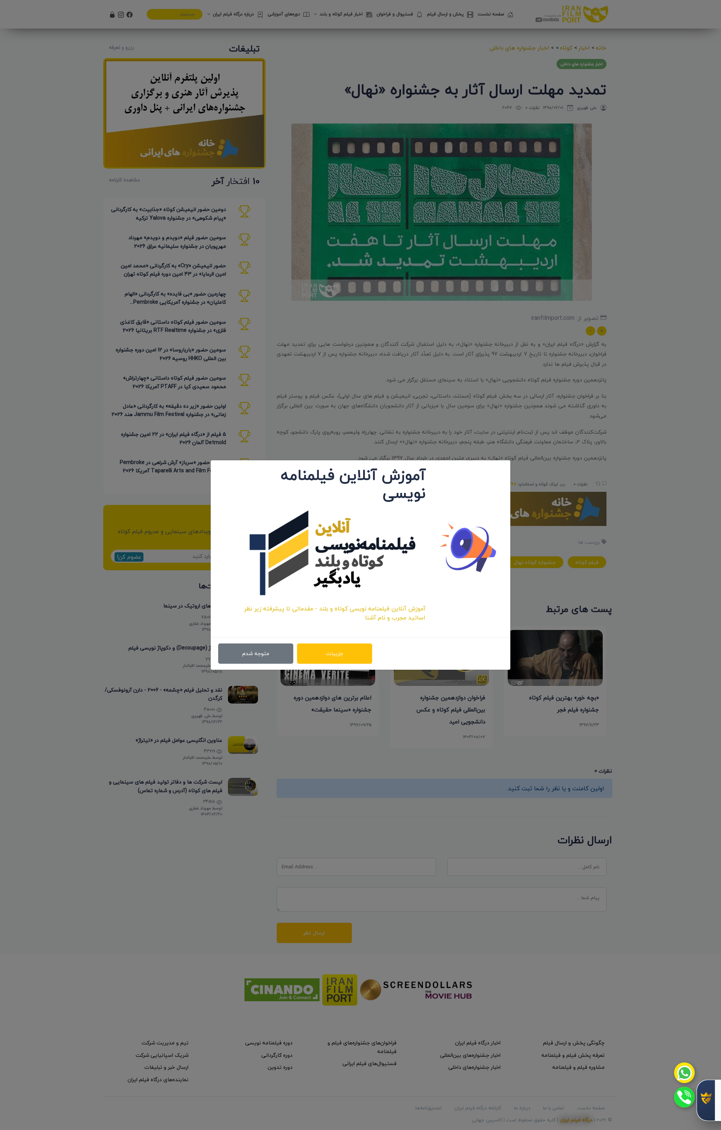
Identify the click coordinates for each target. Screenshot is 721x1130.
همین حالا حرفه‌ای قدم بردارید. (386, 626)
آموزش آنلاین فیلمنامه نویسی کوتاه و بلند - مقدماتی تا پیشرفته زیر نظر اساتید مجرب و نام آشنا (334, 613)
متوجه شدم (255, 653)
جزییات (334, 653)
